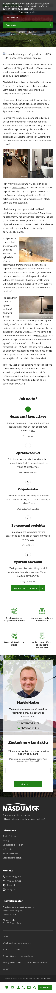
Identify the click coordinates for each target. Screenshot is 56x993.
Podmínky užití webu (12, 949)
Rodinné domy (9, 836)
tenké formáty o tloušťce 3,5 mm (29, 213)
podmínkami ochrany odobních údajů (32, 760)
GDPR (5, 936)
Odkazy (6, 969)
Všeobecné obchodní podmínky (17, 943)
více (33, 430)
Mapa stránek (46, 978)
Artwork (32, 324)
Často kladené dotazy (12, 858)
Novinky (31, 32)
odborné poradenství (13, 276)
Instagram (11, 889)
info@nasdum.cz (30, 723)
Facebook (9, 885)
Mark (20, 268)
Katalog (6, 840)
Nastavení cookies (28, 12)
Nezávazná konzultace (25, 588)
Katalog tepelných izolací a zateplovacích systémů (25, 962)
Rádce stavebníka (10, 853)
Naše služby (8, 849)
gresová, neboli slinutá (14, 104)
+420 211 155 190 (30, 727)
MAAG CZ (20, 383)
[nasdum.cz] (23, 807)
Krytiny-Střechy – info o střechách (18, 956)
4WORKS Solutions (32, 978)
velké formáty (19, 187)
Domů (21, 32)
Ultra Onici (41, 335)
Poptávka (45, 988)
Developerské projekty (13, 845)
